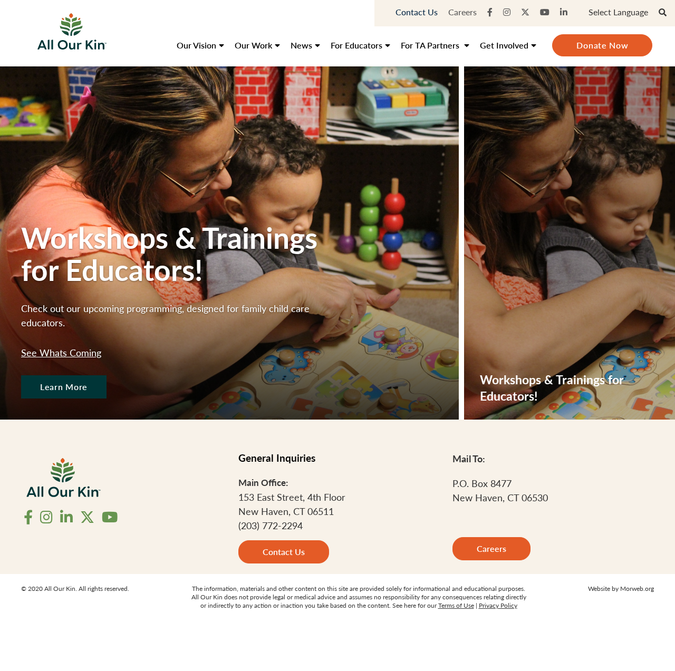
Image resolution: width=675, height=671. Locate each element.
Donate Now (602, 45)
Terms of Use (456, 605)
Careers (462, 12)
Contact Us (417, 12)
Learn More (64, 387)
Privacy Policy (498, 605)
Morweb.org (637, 588)
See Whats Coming (61, 352)
